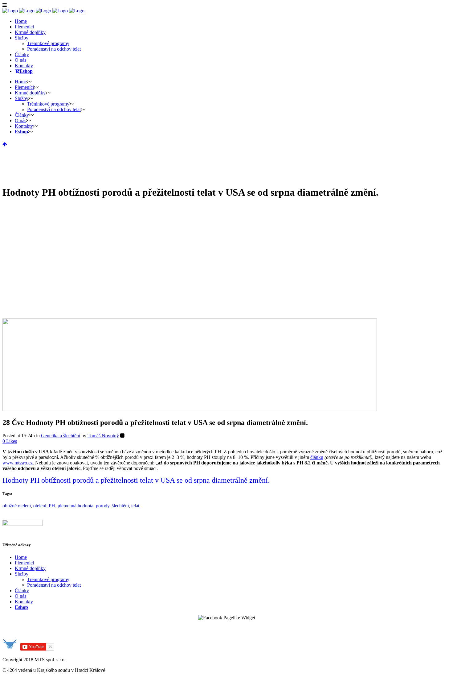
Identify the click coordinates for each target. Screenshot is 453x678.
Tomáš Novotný (103, 435)
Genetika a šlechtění (60, 435)
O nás (20, 596)
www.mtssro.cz (17, 462)
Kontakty (24, 601)
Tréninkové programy (48, 579)
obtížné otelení (16, 505)
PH (52, 505)
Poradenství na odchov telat (54, 585)
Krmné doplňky (30, 568)
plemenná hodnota (75, 505)
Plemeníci (24, 562)
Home (21, 557)
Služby (21, 573)
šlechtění (120, 505)
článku (316, 457)
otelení (39, 505)
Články (22, 590)
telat (135, 505)
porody (102, 505)
